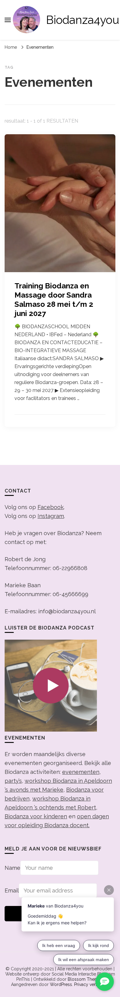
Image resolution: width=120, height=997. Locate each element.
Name (12, 868)
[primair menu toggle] (8, 20)
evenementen (80, 772)
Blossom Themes (85, 979)
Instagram (51, 516)
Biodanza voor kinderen (36, 816)
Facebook (51, 507)
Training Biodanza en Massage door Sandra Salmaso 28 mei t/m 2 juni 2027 (53, 299)
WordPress (61, 984)
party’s (13, 781)
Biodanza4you (82, 20)
